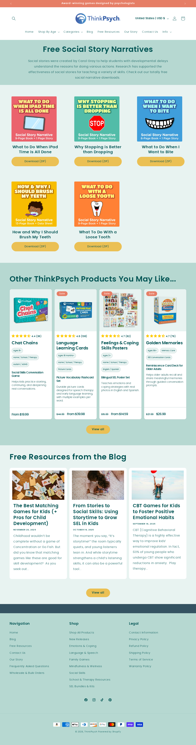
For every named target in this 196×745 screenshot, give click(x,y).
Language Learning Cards (72, 345)
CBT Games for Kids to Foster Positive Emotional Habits (156, 511)
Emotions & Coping (82, 646)
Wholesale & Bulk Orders (27, 673)
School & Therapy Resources (89, 679)
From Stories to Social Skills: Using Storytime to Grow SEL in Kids (95, 514)
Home (14, 632)
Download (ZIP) (35, 161)
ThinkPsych (90, 732)
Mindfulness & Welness (85, 666)
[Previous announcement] (11, 3)
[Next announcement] (185, 3)
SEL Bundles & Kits (82, 686)
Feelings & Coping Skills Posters (120, 345)
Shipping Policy (139, 653)
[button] (14, 18)
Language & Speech (83, 653)
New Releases (79, 639)
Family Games (79, 659)
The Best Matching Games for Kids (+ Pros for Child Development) (35, 514)
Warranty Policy (140, 666)
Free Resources (21, 646)
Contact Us (17, 653)
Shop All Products (81, 632)
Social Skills (77, 673)
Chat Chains (25, 343)
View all (98, 429)
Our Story (16, 659)
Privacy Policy (139, 639)
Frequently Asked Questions (29, 666)
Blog (13, 639)
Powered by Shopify (109, 732)
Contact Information (143, 632)
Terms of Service (141, 659)
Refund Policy (139, 646)
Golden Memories (164, 343)
